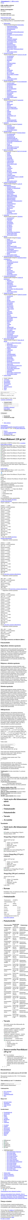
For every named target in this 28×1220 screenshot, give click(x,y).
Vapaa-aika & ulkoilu (9, 338)
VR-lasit (9, 30)
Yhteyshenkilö (7, 1104)
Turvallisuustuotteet (11, 286)
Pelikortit (9, 66)
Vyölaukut (9, 212)
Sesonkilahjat (10, 223)
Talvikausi (9, 230)
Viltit (8, 179)
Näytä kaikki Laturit (12, 42)
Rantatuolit (9, 361)
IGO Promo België (11, 1154)
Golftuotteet (10, 350)
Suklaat (8, 245)
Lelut (8, 61)
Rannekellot (10, 318)
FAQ (5, 389)
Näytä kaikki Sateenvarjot (13, 368)
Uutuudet (6, 385)
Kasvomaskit (10, 93)
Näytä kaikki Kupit (11, 107)
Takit (8, 325)
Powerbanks (10, 43)
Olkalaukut (9, 202)
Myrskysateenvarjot (11, 367)
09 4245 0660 (4, 428)
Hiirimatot (9, 260)
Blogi (5, 388)
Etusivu (5, 431)
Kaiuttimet (9, 33)
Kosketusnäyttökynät (12, 138)
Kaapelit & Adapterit (12, 39)
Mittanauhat (10, 283)
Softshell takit (10, 327)
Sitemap (6, 1178)
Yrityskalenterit (10, 128)
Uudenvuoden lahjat (12, 233)
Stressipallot (10, 70)
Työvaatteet (10, 330)
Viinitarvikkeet (10, 178)
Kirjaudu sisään (7, 410)
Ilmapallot (9, 60)
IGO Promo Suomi (8, 1150)
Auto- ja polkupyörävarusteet (14, 342)
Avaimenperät (10, 56)
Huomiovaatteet (11, 301)
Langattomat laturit (11, 40)
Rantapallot (9, 357)
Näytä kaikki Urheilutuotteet (14, 372)
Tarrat (8, 76)
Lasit (8, 110)
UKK (23, 427)
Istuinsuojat (9, 344)
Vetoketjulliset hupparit (12, 335)
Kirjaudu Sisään (7, 402)
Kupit (8, 103)
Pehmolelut (9, 64)
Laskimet (9, 264)
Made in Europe (8, 386)
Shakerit (9, 105)
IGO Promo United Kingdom (14, 1167)
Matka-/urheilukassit (12, 195)
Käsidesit (9, 90)
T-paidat (9, 324)
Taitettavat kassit (11, 210)
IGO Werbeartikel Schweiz (13, 1166)
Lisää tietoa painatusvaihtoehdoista (9, 500)
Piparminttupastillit (11, 242)
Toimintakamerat (11, 29)
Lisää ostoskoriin (5, 774)
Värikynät (9, 145)
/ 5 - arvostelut (10, 1)
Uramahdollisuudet (8, 1094)
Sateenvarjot (10, 364)
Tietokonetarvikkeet (12, 46)
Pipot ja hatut (10, 307)
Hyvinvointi (10, 87)
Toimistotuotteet (11, 272)
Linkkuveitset (10, 281)
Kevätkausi (9, 226)
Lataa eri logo (4, 468)
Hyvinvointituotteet (8, 80)
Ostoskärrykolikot (11, 63)
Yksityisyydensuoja (8, 1174)
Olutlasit (9, 111)
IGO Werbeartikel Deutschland (14, 1161)
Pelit (8, 67)
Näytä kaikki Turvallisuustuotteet (15, 289)
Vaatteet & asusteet (8, 293)
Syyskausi (9, 229)
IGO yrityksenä (7, 1091)
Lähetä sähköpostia (20, 428)
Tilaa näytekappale (5, 775)
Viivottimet (9, 273)
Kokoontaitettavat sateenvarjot (14, 365)
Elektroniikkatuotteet (12, 26)
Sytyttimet (9, 71)
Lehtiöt (8, 266)
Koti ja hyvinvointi (8, 149)
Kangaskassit (10, 191)
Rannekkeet (10, 320)
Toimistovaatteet (11, 331)
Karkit (8, 239)
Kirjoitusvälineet (8, 131)
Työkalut (9, 290)
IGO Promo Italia (11, 1153)
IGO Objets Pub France (13, 1160)
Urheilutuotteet (10, 369)
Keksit (8, 253)
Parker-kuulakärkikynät (12, 139)
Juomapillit (9, 158)
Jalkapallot (9, 371)
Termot (8, 118)
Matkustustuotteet (11, 198)
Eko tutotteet (4, 426)
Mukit (8, 117)
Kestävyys (6, 1093)
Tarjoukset (6, 379)
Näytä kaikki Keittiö (12, 164)
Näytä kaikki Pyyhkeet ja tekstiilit (15, 176)
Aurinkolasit (10, 296)
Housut (8, 300)
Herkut (5, 236)
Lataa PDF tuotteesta (9, 917)
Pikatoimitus (10, 222)
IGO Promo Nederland (12, 1170)
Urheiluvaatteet (10, 333)
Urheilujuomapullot (11, 120)
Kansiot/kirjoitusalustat (12, 262)
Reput (8, 209)
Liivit (8, 310)
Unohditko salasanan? (9, 407)
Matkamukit (10, 104)
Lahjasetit (9, 220)
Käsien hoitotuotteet (12, 91)
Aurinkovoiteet (10, 83)
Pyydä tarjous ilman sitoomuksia (8, 781)
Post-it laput (10, 270)
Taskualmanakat (11, 127)
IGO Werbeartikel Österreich (14, 1151)
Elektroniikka (7, 23)
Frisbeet (9, 348)
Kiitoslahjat (9, 219)
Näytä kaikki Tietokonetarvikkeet (15, 49)
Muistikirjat (9, 267)
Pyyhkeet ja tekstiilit (12, 172)
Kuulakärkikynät (11, 137)
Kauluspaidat (10, 306)
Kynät (8, 144)
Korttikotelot (10, 263)
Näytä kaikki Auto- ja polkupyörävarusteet (12, 346)
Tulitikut (9, 77)
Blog (5, 1095)
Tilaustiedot (6, 1103)
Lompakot (9, 311)
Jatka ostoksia (7, 422)
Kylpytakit (9, 174)
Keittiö (8, 154)
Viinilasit (9, 114)
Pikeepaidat (10, 313)
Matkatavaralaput (11, 199)
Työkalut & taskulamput (10, 276)
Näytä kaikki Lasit (11, 115)
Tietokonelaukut (11, 192)
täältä (12, 1217)
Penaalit (9, 269)
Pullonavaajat (10, 162)
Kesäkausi (9, 225)
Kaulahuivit (10, 304)
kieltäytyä (11, 1210)
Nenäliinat (9, 94)
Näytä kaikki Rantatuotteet (13, 362)
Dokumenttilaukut (11, 186)
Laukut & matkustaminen (10, 182)
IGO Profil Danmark (12, 1159)
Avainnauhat (10, 57)
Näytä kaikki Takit (11, 328)
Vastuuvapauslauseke (9, 1175)
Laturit (8, 36)
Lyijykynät (9, 142)
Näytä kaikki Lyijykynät (13, 147)
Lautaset (9, 169)
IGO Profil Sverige (11, 1157)
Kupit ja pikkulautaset (12, 108)
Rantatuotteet (10, 358)
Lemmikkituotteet (11, 354)
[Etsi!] (16, 392)
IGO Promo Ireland (11, 1163)
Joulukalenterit (10, 218)
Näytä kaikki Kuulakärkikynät (14, 141)
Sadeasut (9, 321)
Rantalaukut (10, 208)
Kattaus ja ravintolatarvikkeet (14, 247)
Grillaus (9, 351)
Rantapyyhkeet (10, 360)
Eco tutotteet (7, 381)
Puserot (8, 314)
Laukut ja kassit (11, 206)
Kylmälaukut (10, 193)
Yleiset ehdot (7, 1173)
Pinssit (8, 68)
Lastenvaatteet (10, 308)
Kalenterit (6, 122)
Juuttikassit (9, 189)
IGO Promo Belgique (12, 1156)
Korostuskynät (10, 135)
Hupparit (9, 316)
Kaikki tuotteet (7, 375)
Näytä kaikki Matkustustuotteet (14, 201)
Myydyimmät (7, 384)
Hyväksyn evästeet (5, 1218)
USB (8, 50)
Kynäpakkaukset (11, 134)
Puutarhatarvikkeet (11, 355)
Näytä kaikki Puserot (12, 317)
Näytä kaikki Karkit (12, 246)
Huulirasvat (10, 86)
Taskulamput (10, 284)
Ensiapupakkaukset (11, 84)
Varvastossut (10, 334)
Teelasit (9, 112)
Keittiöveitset (10, 159)
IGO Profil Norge (11, 1168)
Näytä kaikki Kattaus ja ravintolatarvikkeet (12, 251)
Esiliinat (9, 152)
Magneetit (9, 171)
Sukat (8, 323)
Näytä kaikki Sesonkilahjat (13, 232)
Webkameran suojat (11, 47)
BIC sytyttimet (10, 73)
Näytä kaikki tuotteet (12, 51)
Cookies (6, 1177)
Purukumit (9, 243)
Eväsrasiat (9, 157)
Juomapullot (7, 98)
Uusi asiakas (7, 408)
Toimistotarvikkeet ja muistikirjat (12, 256)
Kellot (8, 165)
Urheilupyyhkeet (11, 175)
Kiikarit (9, 352)
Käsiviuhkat (10, 303)
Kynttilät (9, 166)
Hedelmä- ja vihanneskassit (13, 188)
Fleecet (8, 297)
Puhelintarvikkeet (11, 44)
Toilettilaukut (10, 95)
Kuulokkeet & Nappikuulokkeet (15, 34)
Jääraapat (9, 280)
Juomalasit (6, 1132)
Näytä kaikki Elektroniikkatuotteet (15, 32)
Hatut (8, 298)
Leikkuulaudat (10, 161)
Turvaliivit (9, 287)
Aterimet (9, 155)
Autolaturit (9, 37)
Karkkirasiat (10, 240)
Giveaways (9, 59)
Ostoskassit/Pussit (11, 203)
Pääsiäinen (9, 227)
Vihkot (5, 1116)
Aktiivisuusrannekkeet (12, 27)
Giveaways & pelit (8, 53)
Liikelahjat (6, 215)
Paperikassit (10, 205)
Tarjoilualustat (10, 249)
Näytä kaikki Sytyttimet (12, 74)
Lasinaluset (9, 168)
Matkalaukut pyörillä (12, 196)
